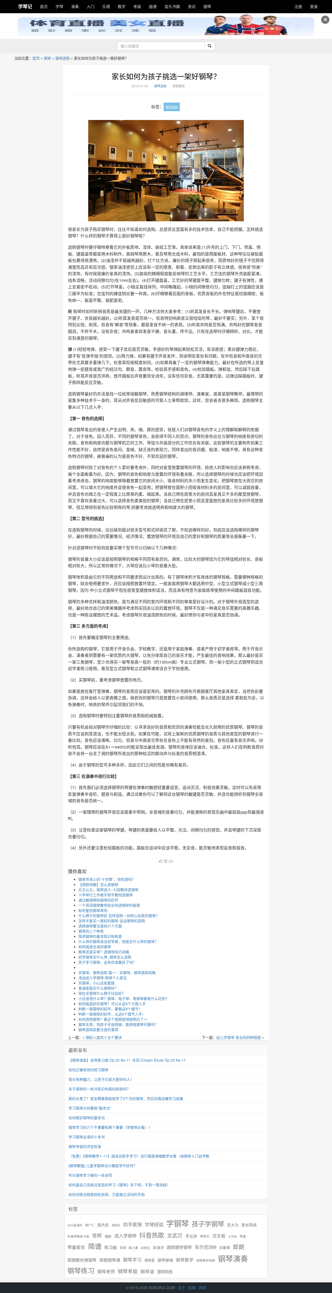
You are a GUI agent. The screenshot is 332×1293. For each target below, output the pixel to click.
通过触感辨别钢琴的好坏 (98, 900)
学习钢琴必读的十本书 (86, 1136)
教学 (122, 6)
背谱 (123, 1247)
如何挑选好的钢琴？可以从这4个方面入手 (112, 1003)
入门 (90, 6)
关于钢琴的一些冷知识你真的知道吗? (98, 1088)
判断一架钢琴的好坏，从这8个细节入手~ (111, 1014)
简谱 (94, 1246)
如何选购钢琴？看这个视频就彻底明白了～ (112, 1019)
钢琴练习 (80, 1270)
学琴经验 (154, 1224)
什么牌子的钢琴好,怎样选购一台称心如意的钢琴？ (118, 915)
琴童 (243, 1236)
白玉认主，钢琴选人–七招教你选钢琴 (108, 889)
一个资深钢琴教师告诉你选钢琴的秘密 (109, 905)
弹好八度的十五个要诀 (104, 1037)
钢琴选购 (62, 58)
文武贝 (175, 1235)
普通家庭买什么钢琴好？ (98, 988)
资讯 (192, 6)
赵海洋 (158, 1247)
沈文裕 (218, 1236)
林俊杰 (204, 1236)
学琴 (59, 6)
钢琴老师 (106, 1271)
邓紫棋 (224, 1247)
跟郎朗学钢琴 (179, 1247)
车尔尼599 (205, 1247)
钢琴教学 (184, 1260)
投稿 (192, 1287)
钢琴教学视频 (205, 1260)
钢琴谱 (147, 1271)
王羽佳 (232, 1236)
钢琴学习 (132, 1259)
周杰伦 (103, 1224)
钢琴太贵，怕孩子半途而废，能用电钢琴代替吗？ (118, 1024)
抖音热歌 (151, 1235)
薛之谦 (133, 1248)
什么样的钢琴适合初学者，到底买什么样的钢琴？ (118, 941)
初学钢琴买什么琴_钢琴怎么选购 (104, 957)
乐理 (106, 6)
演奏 (75, 6)
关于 (181, 1287)
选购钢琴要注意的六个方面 (100, 925)
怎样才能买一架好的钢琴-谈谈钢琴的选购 (111, 920)
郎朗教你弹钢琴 (81, 1260)
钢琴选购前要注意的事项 (98, 1029)
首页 (44, 6)
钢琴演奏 (233, 1258)
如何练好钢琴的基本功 (86, 1117)
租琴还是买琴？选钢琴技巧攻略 (103, 951)
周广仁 (89, 1225)
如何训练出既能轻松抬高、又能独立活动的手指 (106, 1194)
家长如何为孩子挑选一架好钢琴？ (166, 76)
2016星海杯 (74, 1225)
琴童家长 (76, 1247)
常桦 (97, 1235)
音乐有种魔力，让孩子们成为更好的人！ (101, 1079)
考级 (137, 6)
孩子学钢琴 (208, 1223)
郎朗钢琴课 (109, 1260)
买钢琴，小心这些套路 (96, 982)
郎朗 (238, 1247)
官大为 (233, 1224)
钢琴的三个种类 (91, 931)
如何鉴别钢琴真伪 (92, 910)
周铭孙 (116, 1225)
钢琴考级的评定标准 (84, 1146)
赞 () (168, 861)
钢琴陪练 (165, 1271)
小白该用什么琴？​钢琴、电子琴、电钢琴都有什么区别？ (123, 998)
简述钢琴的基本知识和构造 (100, 936)
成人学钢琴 (125, 1236)
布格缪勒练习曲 (78, 1236)
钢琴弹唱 (165, 1260)
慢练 (108, 1236)
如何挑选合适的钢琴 (94, 946)
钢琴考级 (127, 1271)
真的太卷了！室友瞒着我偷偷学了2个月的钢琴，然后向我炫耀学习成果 (125, 1098)
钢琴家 (149, 1260)
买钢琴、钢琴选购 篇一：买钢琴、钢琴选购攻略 (117, 972)
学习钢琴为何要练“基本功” (89, 1108)
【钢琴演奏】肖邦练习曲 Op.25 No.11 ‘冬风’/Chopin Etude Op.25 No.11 (127, 1060)
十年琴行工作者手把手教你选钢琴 (105, 894)
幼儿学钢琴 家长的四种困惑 (238, 1037)
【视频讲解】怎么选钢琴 (98, 884)
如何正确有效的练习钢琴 (88, 1069)
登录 (314, 6)
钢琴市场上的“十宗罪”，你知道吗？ (106, 879)
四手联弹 (132, 1224)
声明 (202, 1287)
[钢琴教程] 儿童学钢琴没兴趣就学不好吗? (101, 1165)
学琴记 (25, 6)
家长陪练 (249, 1224)
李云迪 (191, 1236)
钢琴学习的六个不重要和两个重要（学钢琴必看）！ (110, 1127)
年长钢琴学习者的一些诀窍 (90, 1175)
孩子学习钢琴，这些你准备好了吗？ (107, 962)
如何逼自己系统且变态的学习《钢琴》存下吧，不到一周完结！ (119, 1184)
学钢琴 (177, 1223)
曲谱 (153, 6)
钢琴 (207, 6)
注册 (298, 6)
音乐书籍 (172, 6)
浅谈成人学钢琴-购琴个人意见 (102, 977)
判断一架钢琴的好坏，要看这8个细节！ (110, 1008)
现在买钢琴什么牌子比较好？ (102, 993)
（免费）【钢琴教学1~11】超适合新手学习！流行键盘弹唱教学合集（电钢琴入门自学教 (138, 1156)
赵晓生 (145, 1247)
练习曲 (110, 1247)
